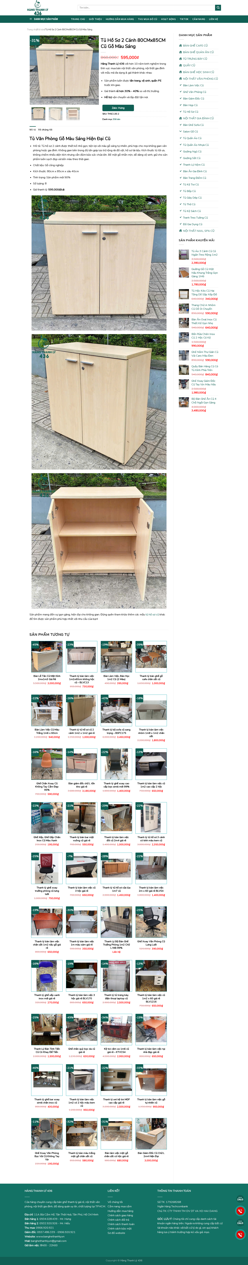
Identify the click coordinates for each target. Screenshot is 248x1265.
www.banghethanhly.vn (50, 1236)
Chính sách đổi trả (118, 1220)
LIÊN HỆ (213, 19)
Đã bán (40, 29)
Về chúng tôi (45, 129)
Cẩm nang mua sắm (120, 1206)
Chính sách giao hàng (120, 1215)
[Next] (93, 70)
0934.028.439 (48, 1219)
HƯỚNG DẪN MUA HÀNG (120, 19)
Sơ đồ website (116, 1233)
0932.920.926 (48, 1223)
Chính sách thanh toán (121, 1224)
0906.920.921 (45, 1228)
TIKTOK (184, 19)
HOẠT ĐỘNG (168, 19)
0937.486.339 (46, 1232)
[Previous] (35, 70)
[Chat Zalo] (240, 1199)
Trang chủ (32, 29)
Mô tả (33, 129)
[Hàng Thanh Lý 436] (50, 7)
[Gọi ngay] (240, 1211)
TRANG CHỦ (78, 19)
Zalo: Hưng (118, 108)
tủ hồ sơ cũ (152, 614)
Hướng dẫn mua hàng (120, 1211)
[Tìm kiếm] (218, 7)
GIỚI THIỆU (95, 19)
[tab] (33, 129)
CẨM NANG (198, 19)
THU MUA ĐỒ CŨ (147, 19)
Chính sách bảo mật (120, 1228)
